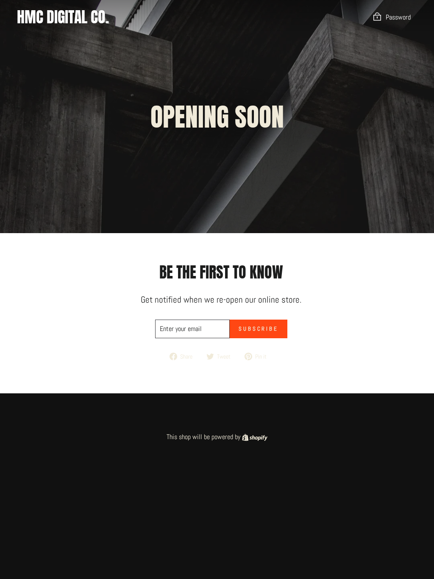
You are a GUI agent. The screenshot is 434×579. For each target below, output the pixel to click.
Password (398, 17)
